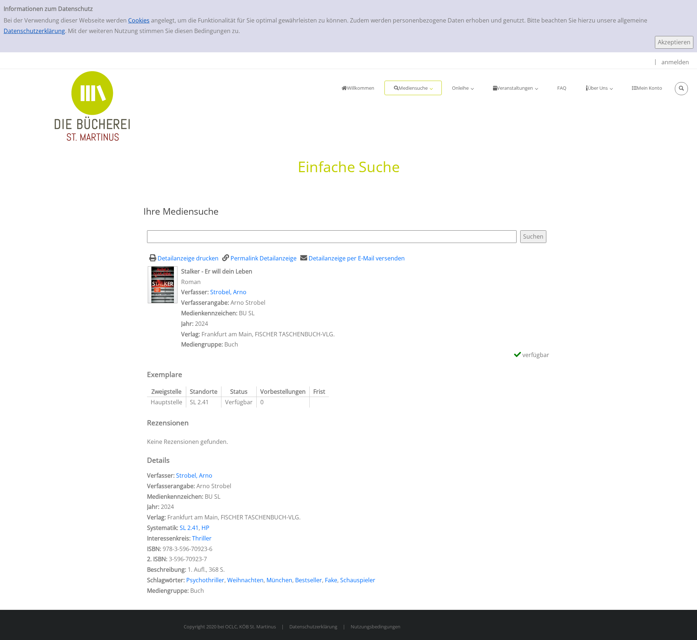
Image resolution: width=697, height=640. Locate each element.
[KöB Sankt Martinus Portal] (70, 105)
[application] (413, 88)
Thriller (202, 538)
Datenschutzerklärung (34, 31)
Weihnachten (245, 580)
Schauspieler (357, 580)
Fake (331, 580)
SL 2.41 (189, 528)
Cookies (139, 20)
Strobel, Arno (228, 292)
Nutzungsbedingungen (375, 626)
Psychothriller (205, 580)
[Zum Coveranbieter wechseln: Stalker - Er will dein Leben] (163, 284)
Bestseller (308, 580)
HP (205, 528)
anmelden (675, 62)
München (279, 580)
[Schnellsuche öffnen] (681, 88)
